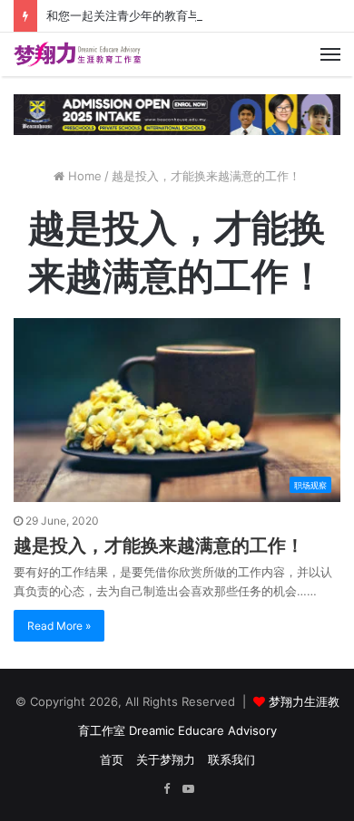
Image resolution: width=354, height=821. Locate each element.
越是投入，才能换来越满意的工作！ (159, 545)
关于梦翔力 (165, 759)
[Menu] (330, 54)
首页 (111, 759)
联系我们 (231, 759)
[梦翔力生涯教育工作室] (77, 54)
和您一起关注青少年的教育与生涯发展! (148, 15)
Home (83, 176)
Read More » (59, 626)
